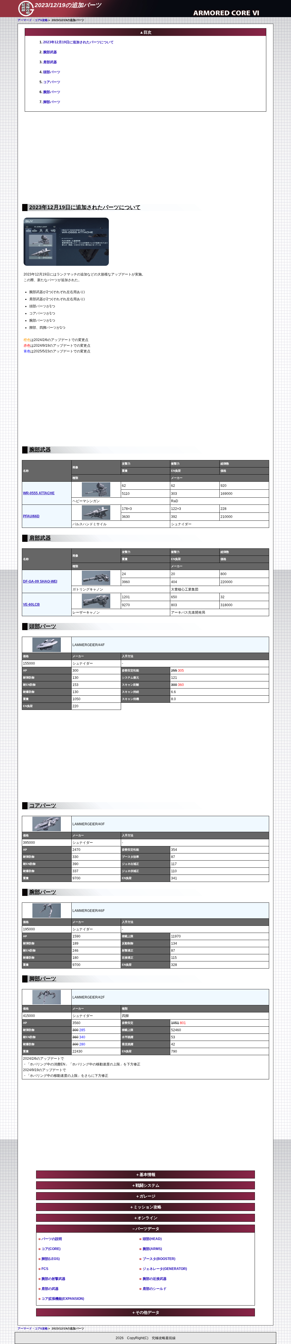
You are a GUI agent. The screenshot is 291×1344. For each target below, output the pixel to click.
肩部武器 (50, 62)
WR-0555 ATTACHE (39, 493)
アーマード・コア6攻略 (33, 20)
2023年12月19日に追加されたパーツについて (78, 42)
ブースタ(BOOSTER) (159, 1259)
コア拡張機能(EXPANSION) (62, 1299)
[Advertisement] (145, 157)
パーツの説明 (51, 1239)
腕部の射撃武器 (53, 1279)
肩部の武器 (50, 1289)
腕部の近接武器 (155, 1279)
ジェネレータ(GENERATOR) (165, 1269)
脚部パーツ (51, 102)
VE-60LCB (31, 604)
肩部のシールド (155, 1289)
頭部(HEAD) (152, 1239)
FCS (44, 1269)
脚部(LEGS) (50, 1259)
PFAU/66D (31, 516)
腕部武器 (50, 52)
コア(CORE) (51, 1249)
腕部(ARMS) (152, 1249)
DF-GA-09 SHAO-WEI (40, 581)
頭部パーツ (51, 72)
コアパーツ (51, 82)
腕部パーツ (51, 92)
